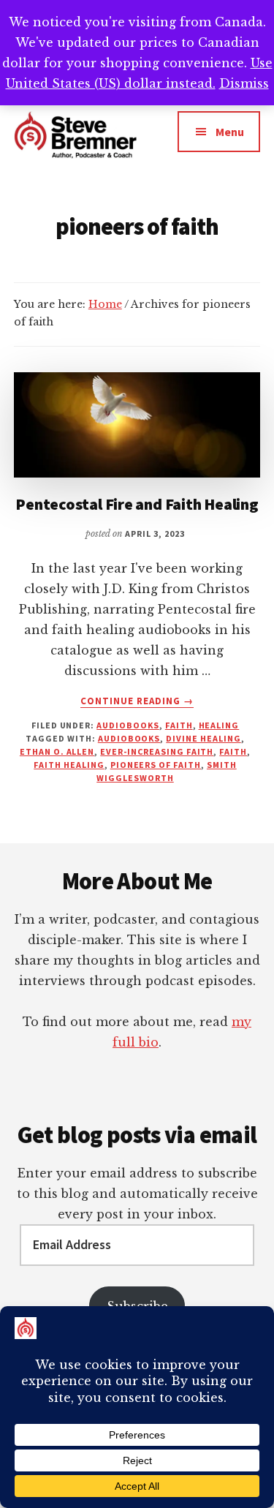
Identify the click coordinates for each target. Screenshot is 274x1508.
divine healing (203, 738)
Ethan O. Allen (57, 751)
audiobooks (129, 738)
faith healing (69, 764)
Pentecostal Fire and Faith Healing (137, 504)
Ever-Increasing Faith (156, 751)
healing (219, 725)
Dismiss (244, 83)
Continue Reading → (137, 701)
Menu (230, 131)
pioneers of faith (155, 764)
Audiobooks (127, 725)
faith (179, 725)
